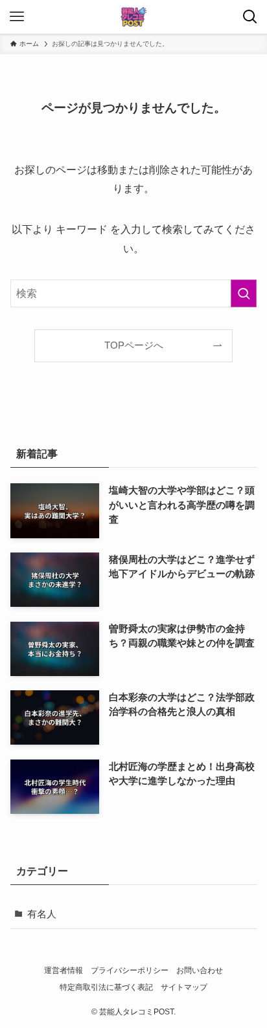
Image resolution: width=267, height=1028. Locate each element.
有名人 (41, 914)
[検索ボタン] (250, 17)
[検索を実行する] (244, 293)
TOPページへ (133, 345)
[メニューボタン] (17, 17)
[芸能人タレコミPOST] (133, 17)
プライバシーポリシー (129, 970)
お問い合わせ (199, 970)
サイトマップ (184, 987)
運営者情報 (63, 970)
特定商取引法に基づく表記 (106, 987)
